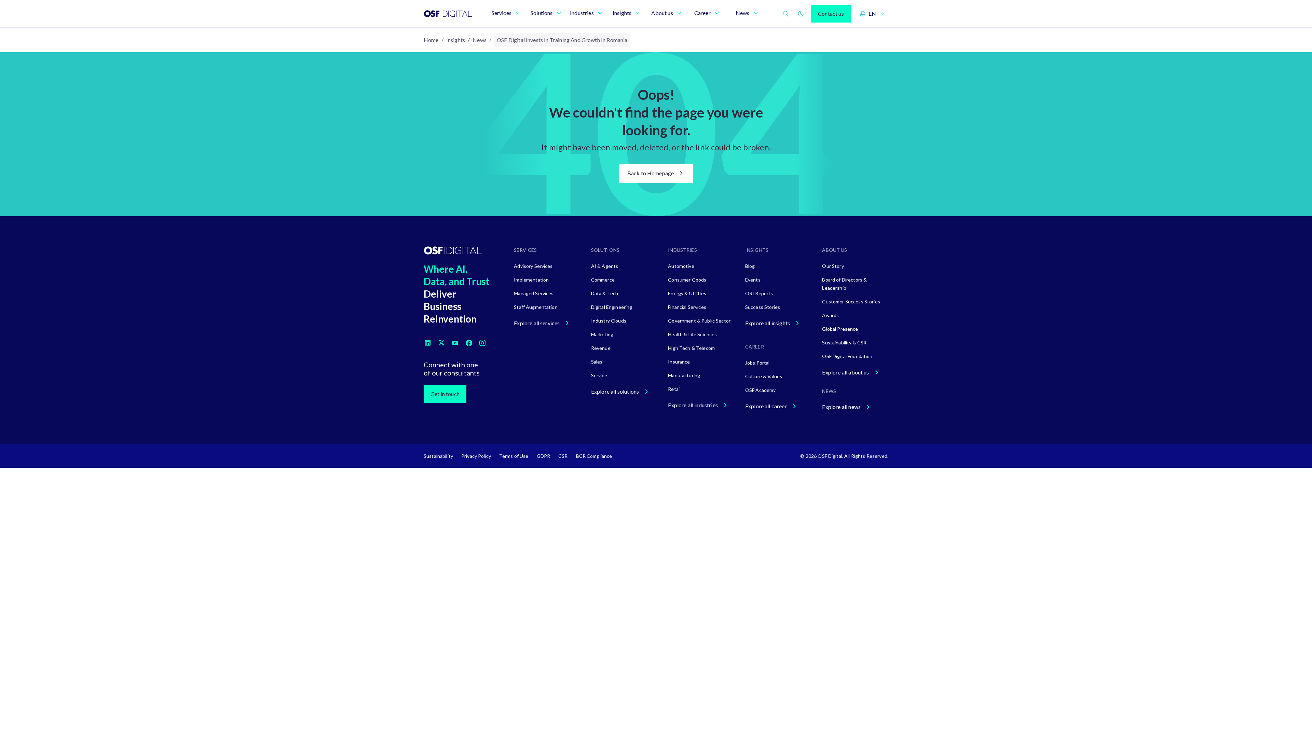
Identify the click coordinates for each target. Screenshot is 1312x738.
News (480, 40)
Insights (455, 40)
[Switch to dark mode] (801, 13)
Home (431, 40)
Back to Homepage (650, 173)
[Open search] (786, 13)
